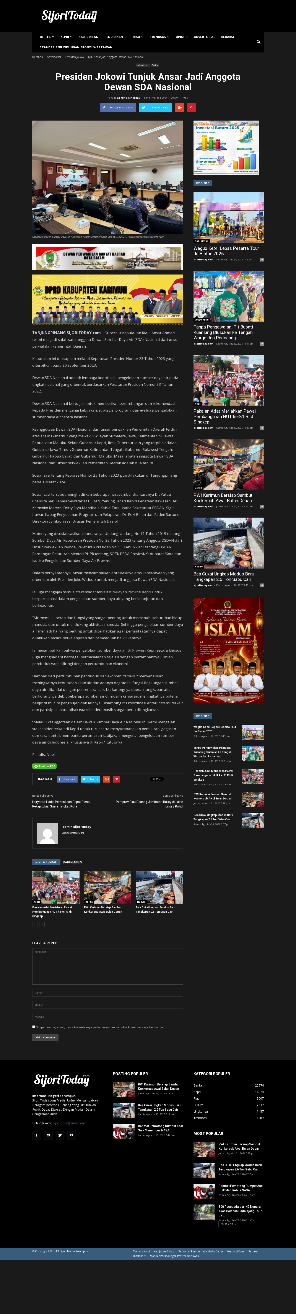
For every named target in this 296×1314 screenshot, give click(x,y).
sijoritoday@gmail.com (69, 1123)
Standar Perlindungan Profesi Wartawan (76, 47)
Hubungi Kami (235, 1251)
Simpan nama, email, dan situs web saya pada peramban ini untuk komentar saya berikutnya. (100, 1027)
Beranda (37, 57)
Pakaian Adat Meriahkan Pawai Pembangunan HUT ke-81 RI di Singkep (52, 912)
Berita (45, 37)
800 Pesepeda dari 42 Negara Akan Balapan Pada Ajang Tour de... (240, 1211)
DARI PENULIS (72, 862)
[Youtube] (71, 1135)
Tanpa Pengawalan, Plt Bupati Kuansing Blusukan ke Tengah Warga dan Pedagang (223, 332)
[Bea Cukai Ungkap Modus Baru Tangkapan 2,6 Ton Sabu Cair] (159, 887)
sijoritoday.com (203, 259)
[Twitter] (60, 1135)
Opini (180, 37)
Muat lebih (227, 1224)
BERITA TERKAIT (46, 862)
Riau (136, 37)
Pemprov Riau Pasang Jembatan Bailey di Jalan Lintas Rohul (149, 804)
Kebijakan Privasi (164, 1251)
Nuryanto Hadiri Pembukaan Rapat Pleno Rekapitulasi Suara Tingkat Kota (61, 804)
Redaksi (227, 37)
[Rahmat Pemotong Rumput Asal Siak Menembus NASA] (124, 1131)
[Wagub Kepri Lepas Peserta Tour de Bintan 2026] (229, 217)
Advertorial (204, 37)
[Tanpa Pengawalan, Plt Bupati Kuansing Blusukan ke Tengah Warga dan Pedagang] (229, 296)
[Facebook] (36, 1135)
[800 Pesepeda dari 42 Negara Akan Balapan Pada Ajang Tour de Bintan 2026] (204, 1212)
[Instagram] (48, 1135)
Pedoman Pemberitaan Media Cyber (201, 1251)
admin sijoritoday (128, 97)
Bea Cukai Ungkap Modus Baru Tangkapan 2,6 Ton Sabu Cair (224, 576)
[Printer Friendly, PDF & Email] (44, 766)
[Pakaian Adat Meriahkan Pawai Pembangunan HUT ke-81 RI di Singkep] (56, 887)
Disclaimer (139, 1256)
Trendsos (158, 37)
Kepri (64, 37)
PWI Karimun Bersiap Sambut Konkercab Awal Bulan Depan (223, 498)
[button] (258, 42)
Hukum (141, 901)
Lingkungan (202, 319)
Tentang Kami (141, 1251)
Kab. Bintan (88, 37)
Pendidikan (113, 37)
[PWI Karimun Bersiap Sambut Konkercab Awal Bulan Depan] (107, 887)
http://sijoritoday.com (73, 833)
